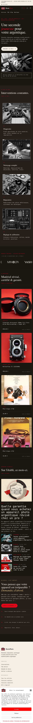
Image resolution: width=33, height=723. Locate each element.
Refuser (16, 713)
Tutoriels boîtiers (6, 680)
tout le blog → (6, 473)
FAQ (8, 12)
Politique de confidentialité (21, 720)
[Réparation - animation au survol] (16, 184)
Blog (11, 12)
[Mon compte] (27, 8)
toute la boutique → (7, 283)
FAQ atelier (4, 666)
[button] (30, 690)
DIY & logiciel (5, 685)
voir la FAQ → (5, 96)
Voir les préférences (16, 717)
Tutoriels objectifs (7, 682)
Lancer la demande (8, 605)
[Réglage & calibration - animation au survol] (16, 219)
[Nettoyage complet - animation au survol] (16, 149)
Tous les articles (6, 678)
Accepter (16, 709)
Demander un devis (8, 48)
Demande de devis (6, 669)
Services (3, 12)
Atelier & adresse (6, 671)
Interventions (5, 664)
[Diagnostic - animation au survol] (16, 113)
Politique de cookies (8, 720)
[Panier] (30, 8)
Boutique (16, 12)
